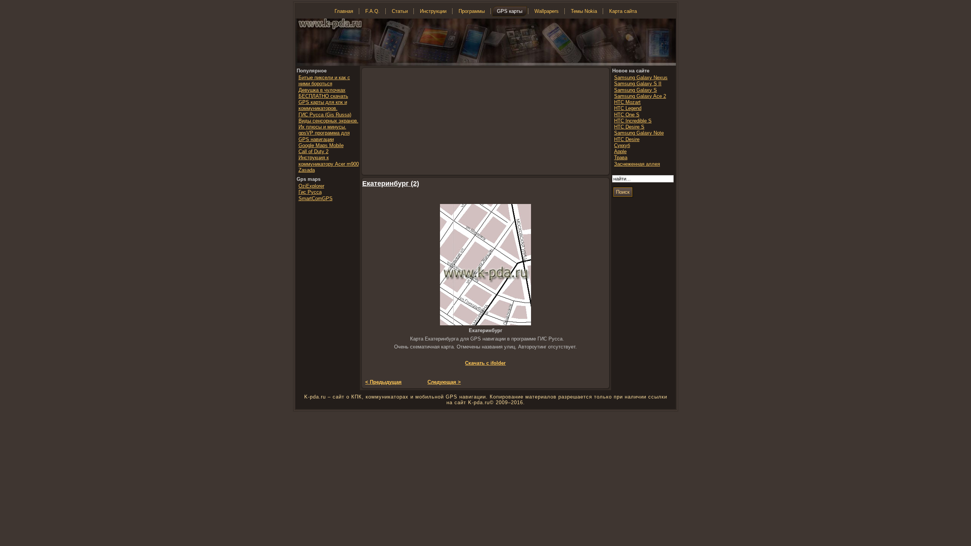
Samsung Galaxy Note (639, 133)
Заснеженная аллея (637, 164)
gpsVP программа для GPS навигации (324, 136)
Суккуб (622, 145)
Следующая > (444, 382)
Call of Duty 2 (313, 151)
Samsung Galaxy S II (637, 83)
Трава (620, 157)
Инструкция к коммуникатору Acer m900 (329, 160)
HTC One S (626, 115)
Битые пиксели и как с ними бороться (324, 80)
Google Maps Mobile (321, 145)
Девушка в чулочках (322, 90)
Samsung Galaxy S (635, 90)
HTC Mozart (627, 102)
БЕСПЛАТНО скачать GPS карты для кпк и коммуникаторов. (323, 102)
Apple (620, 151)
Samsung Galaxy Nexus (641, 77)
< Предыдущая (383, 382)
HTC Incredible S (633, 121)
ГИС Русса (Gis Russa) (325, 115)
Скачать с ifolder (485, 363)
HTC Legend (627, 108)
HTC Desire (626, 139)
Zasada (307, 170)
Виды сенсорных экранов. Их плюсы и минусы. (328, 124)
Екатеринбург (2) (390, 183)
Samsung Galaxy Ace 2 (640, 96)
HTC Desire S (629, 127)
